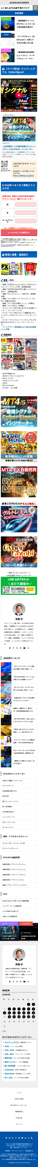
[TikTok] (25, 1138)
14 (24, 1013)
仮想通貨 (6, 34)
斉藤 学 (19, 619)
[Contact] (28, 648)
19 (14, 1017)
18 (9, 1017)
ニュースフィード (8, 817)
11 (9, 1013)
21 (24, 1017)
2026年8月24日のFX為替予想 (19, 2)
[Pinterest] (19, 1138)
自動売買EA (19, 1111)
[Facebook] (13, 648)
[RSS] (32, 1138)
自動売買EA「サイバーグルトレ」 (14, 864)
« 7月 (3, 1031)
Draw (7, 1046)
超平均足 (5, 796)
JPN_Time (9, 1050)
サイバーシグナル (12, 1042)
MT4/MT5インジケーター (19, 1105)
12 (14, 1013)
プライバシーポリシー (17, 1151)
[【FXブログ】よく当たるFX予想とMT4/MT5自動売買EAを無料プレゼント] (19, 8)
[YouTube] (24, 648)
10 (4, 1013)
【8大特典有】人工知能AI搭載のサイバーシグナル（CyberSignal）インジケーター (19, 147)
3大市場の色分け (8, 812)
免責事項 (7, 1151)
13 (19, 1013)
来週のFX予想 (26, 923)
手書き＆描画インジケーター (12, 780)
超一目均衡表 (7, 806)
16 (33, 1013)
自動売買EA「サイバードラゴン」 (14, 874)
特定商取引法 (29, 1151)
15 (28, 1013)
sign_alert (9, 1054)
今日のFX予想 (7, 923)
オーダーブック (7, 827)
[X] (17, 648)
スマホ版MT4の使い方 (10, 911)
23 (33, 1017)
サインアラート (8, 785)
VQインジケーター (9, 822)
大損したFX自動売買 (9, 916)
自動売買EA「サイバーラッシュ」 (14, 869)
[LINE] (6, 1138)
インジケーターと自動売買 (11, 906)
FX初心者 (19, 1118)
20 (19, 1017)
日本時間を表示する (9, 791)
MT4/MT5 (6, 19)
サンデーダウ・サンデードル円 (13, 843)
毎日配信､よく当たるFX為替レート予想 (18, 328)
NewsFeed (9, 1073)
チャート (6, 50)
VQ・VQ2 (9, 1077)
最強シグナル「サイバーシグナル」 (15, 885)
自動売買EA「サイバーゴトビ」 (13, 880)
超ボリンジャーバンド (10, 801)
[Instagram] (21, 648)
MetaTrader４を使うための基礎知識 (15, 901)
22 (28, 1017)
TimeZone (9, 1069)
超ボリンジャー (11, 1061)
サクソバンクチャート (10, 848)
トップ (19, 1093)
